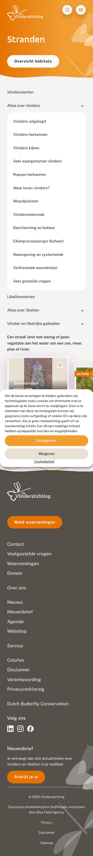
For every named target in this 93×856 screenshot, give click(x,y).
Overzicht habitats (33, 61)
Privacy (46, 822)
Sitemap (46, 843)
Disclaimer (46, 832)
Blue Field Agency (50, 812)
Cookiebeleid (44, 461)
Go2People (58, 807)
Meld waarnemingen (34, 522)
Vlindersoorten (20, 92)
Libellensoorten (21, 296)
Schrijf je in (26, 777)
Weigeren (46, 454)
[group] (38, 383)
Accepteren (46, 440)
